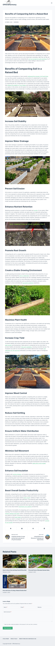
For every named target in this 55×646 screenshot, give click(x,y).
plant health (18, 517)
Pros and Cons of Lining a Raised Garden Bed (14, 590)
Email (22, 607)
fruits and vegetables (26, 347)
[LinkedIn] (44, 528)
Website (39, 607)
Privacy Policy (14, 638)
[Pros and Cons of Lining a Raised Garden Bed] (14, 581)
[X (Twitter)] (22, 528)
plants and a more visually (39, 463)
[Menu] (51, 3)
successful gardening (28, 283)
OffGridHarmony (9, 5)
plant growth (8, 345)
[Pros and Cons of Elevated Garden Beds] (40, 561)
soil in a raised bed (24, 275)
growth (35, 210)
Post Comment (7, 628)
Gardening (16, 22)
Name (5, 607)
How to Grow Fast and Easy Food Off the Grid (14, 570)
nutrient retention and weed (12, 513)
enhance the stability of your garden (16, 85)
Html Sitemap (6, 638)
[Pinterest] (33, 528)
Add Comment (7, 612)
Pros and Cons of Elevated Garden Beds (39, 570)
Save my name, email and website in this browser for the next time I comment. (20, 624)
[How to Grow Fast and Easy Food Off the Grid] (14, 561)
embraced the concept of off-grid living (38, 76)
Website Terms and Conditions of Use (27, 638)
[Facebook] (10, 528)
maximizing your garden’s (25, 506)
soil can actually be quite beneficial (38, 59)
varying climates (17, 474)
